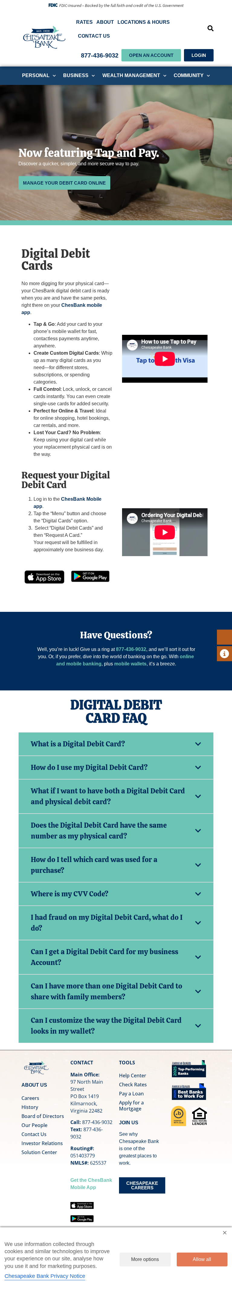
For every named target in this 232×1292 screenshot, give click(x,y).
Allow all (202, 1259)
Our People (34, 1125)
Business (76, 75)
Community (189, 75)
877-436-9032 (99, 55)
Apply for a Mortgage (131, 1105)
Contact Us (94, 36)
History (29, 1107)
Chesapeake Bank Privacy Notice (45, 1276)
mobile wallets (130, 663)
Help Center (132, 1075)
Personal (36, 75)
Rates (84, 22)
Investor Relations (42, 1143)
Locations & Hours (144, 22)
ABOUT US (34, 1085)
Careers (30, 1098)
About (105, 22)
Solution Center (39, 1152)
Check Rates (133, 1084)
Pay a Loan (131, 1093)
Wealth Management (131, 75)
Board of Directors (42, 1116)
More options (145, 1259)
